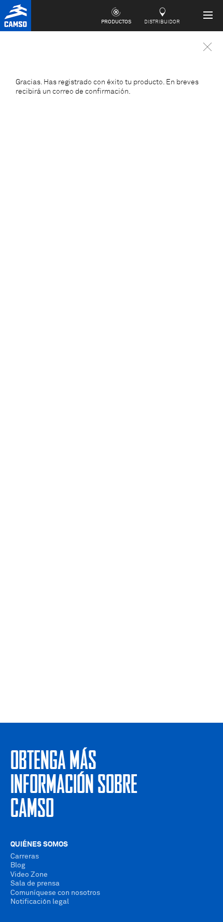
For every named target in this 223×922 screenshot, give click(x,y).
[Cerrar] (207, 46)
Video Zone (29, 874)
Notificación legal (39, 901)
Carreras (24, 856)
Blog (17, 865)
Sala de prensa (35, 883)
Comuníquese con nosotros (55, 893)
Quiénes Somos (39, 844)
